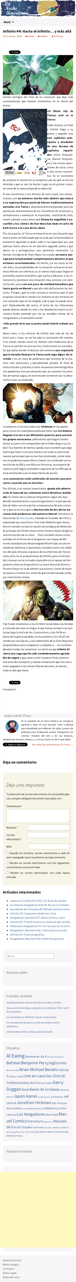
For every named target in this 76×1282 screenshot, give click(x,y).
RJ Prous (58, 36)
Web (9, 846)
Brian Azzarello (12, 1070)
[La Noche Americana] (38, 9)
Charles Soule (15, 1076)
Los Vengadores (31, 1114)
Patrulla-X (35, 1121)
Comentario (14, 806)
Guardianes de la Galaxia (40, 1089)
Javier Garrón (44, 1097)
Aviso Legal (9, 1273)
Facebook (7, 695)
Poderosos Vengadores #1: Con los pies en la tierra (40, 926)
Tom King (29, 1132)
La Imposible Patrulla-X (32, 1108)
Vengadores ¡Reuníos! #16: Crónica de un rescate (38, 930)
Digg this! (69, 695)
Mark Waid (51, 1114)
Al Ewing (15, 1055)
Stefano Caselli (59, 1127)
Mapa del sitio (11, 1277)
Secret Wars (38, 1127)
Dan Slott (53, 1076)
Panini (31, 36)
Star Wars (48, 1128)
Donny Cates (44, 1083)
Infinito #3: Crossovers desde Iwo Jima (33, 913)
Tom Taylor (40, 1131)
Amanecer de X (36, 1056)
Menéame (41, 695)
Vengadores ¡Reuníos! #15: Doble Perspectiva (37, 938)
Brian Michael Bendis (38, 1069)
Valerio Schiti (53, 1131)
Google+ (20, 695)
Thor (22, 1132)
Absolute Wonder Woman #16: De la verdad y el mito (33, 1002)
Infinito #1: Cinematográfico (27, 934)
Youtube (23, 979)
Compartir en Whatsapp (13, 701)
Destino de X (27, 1083)
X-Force (19, 1135)
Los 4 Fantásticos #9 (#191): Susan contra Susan (31, 1017)
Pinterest (27, 695)
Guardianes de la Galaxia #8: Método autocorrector (40, 909)
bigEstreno (58, 1063)
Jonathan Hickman (34, 1102)
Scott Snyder (23, 1127)
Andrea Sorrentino (55, 1057)
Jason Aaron (25, 1096)
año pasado (26, 518)
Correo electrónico (14, 837)
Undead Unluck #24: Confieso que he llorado (29, 1031)
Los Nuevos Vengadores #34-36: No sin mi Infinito (39, 905)
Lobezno (49, 1108)
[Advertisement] (38, 1210)
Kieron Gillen (14, 1108)
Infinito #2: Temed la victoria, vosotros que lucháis (40, 922)
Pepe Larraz (48, 1122)
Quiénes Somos (12, 1260)
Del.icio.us (7, 701)
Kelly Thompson (59, 1103)
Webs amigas (11, 1264)
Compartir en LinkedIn (48, 695)
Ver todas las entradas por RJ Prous (52, 744)
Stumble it (62, 695)
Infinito (44, 36)
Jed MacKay (56, 1096)
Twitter (13, 695)
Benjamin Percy (35, 1062)
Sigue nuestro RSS (43, 979)
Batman (13, 1062)
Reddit (55, 695)
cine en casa (34, 1075)
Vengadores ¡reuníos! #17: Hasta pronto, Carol (37, 917)
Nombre (12, 827)
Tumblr (34, 695)
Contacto (8, 1268)
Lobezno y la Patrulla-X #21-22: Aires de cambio (38, 900)
